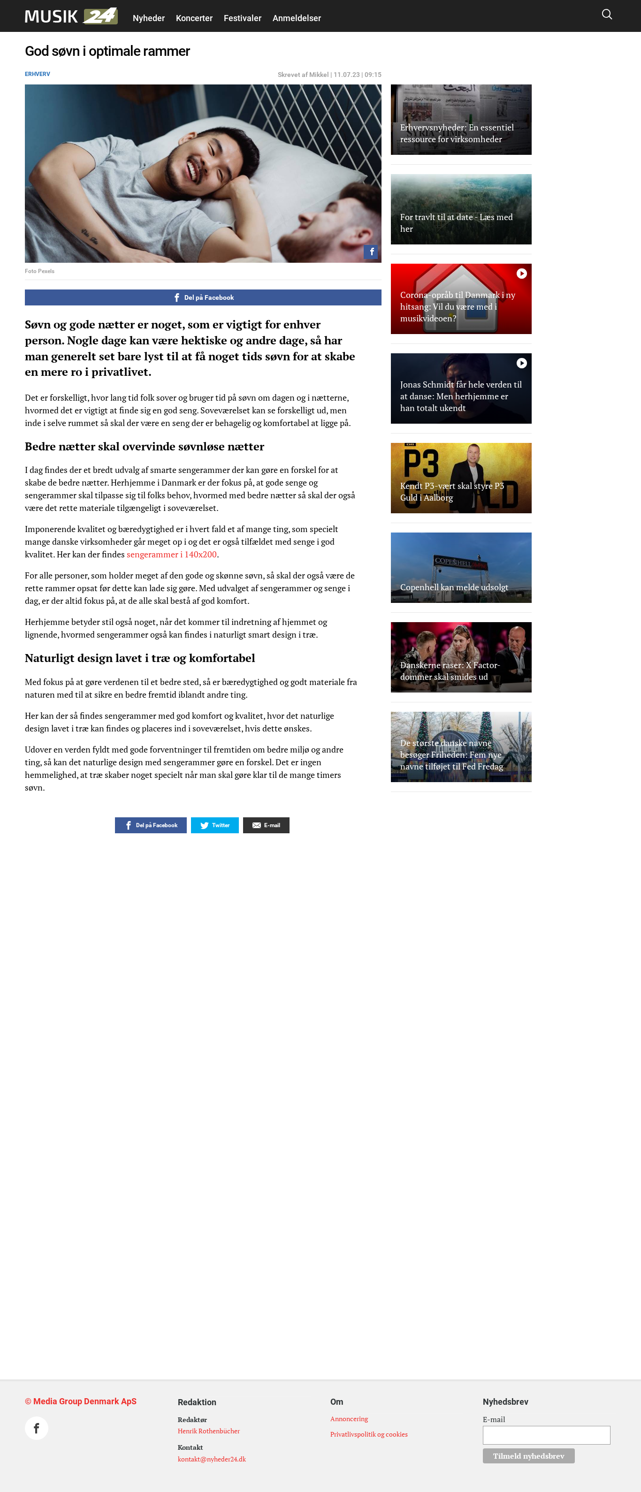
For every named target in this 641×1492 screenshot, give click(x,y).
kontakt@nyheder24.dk (212, 1458)
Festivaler (242, 18)
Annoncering (349, 1418)
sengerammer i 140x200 (172, 554)
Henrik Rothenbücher (209, 1430)
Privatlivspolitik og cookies (369, 1434)
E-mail (494, 1419)
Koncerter (194, 18)
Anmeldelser (297, 18)
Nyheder (149, 18)
